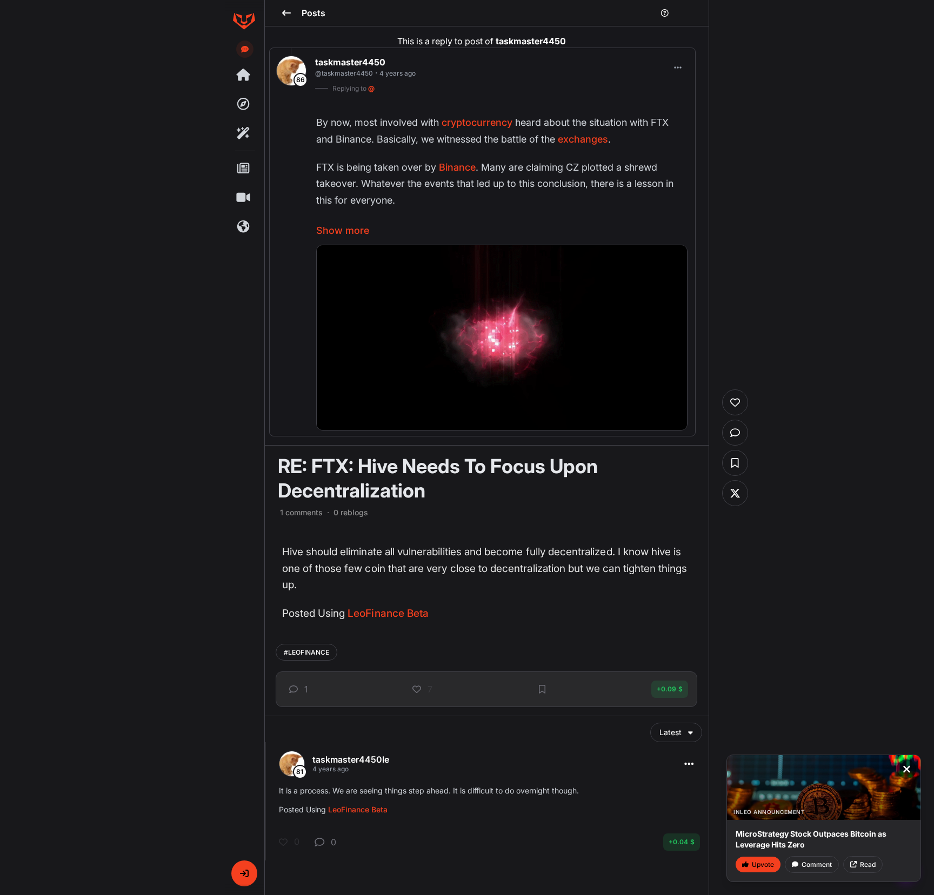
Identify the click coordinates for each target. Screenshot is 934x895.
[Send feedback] (244, 49)
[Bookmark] (542, 689)
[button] (244, 873)
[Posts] (244, 168)
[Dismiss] (906, 769)
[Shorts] (244, 198)
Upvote (763, 864)
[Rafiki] (244, 133)
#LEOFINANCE (306, 652)
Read (868, 864)
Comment (817, 864)
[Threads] (244, 75)
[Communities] (244, 227)
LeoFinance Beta (388, 613)
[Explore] (244, 104)
